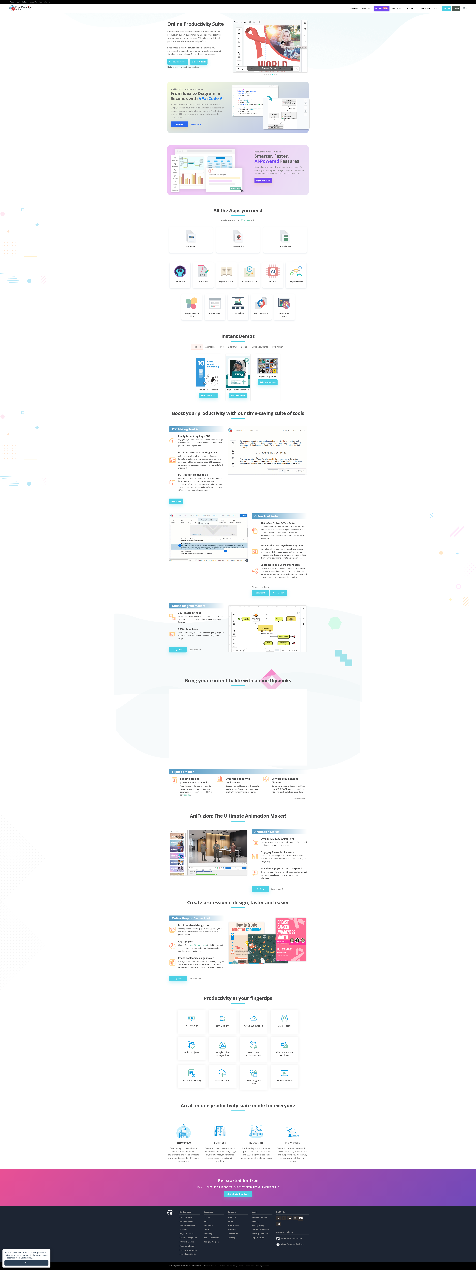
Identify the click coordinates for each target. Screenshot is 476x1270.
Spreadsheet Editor (188, 1254)
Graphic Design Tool (188, 1238)
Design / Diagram (211, 1242)
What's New (233, 1225)
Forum (230, 1221)
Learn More (196, 124)
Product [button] (353, 8)
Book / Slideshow (211, 1238)
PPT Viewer (277, 347)
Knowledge (209, 1233)
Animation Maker (187, 1225)
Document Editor (187, 1246)
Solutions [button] (410, 8)
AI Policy (255, 1221)
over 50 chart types (198, 945)
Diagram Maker (186, 1233)
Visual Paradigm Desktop (39, 2)
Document (260, 593)
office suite (245, 220)
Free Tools (208, 1225)
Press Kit (232, 1229)
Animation (210, 347)
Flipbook (197, 347)
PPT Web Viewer (186, 1242)
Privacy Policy (258, 1225)
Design (244, 347)
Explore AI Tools (199, 62)
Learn (206, 1229)
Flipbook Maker (186, 1221)
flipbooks (186, 795)
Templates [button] (424, 8)
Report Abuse (258, 1238)
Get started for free (238, 1194)
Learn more (176, 501)
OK (26, 1263)
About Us (232, 1217)
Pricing (437, 8)
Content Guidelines (260, 1229)
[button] (367, 8)
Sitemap (231, 1238)
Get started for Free (178, 62)
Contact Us (233, 1233)
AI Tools (381, 8)
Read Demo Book (208, 395)
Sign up (447, 8)
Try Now (179, 124)
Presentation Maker (188, 1250)
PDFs (221, 347)
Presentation (278, 593)
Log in (456, 8)
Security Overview (260, 1233)
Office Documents (260, 347)
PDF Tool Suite (185, 1217)
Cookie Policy (26, 1258)
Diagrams (232, 347)
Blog (206, 1221)
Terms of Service (259, 1217)
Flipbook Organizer (268, 382)
